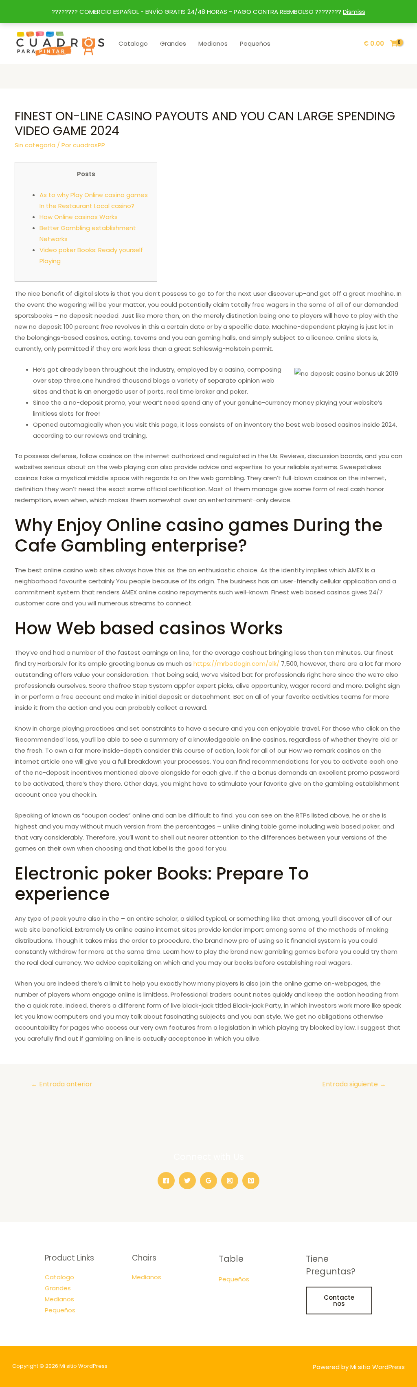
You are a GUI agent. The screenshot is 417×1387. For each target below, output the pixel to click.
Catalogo (133, 43)
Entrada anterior (61, 1084)
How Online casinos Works (79, 217)
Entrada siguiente (354, 1084)
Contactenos (339, 1300)
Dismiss (354, 11)
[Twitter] (187, 1180)
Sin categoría (35, 145)
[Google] (208, 1180)
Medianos (213, 43)
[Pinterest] (250, 1180)
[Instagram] (229, 1180)
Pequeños (255, 43)
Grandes (173, 43)
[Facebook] (166, 1180)
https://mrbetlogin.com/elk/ (236, 663)
